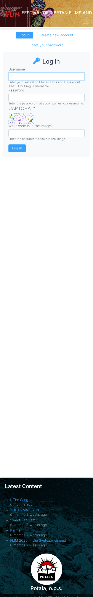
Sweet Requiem (22, 520)
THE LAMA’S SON (24, 510)
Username (16, 69)
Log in (26, 35)
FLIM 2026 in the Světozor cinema (38, 540)
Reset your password (46, 45)
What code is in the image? (30, 126)
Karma (15, 530)
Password (16, 90)
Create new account (56, 35)
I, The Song (19, 500)
